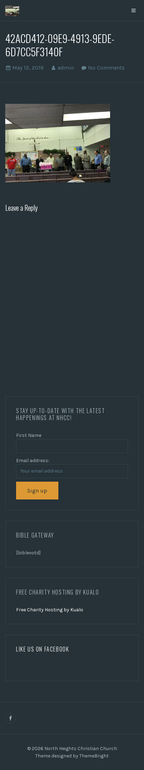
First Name (28, 435)
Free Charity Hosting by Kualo (49, 610)
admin (66, 67)
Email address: (32, 460)
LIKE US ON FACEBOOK (42, 649)
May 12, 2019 (28, 67)
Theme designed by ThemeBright (72, 756)
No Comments (106, 67)
